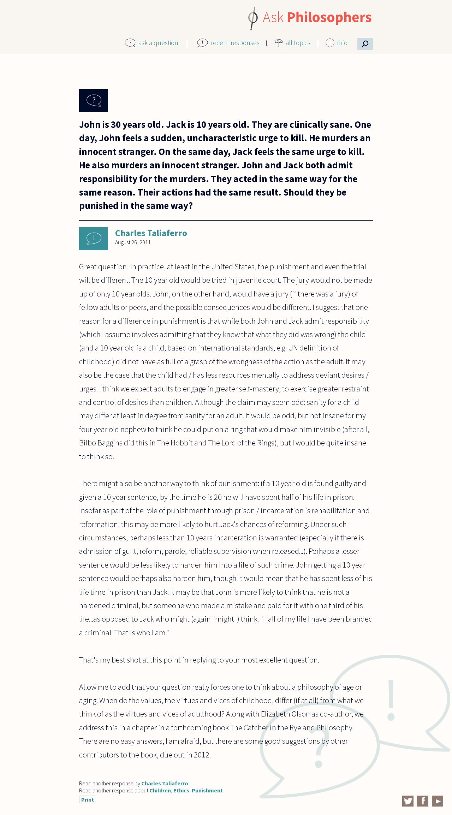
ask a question (158, 42)
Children (160, 790)
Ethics (181, 790)
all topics (298, 42)
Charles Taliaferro (151, 233)
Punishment (207, 790)
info (342, 42)
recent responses (235, 42)
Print (87, 799)
